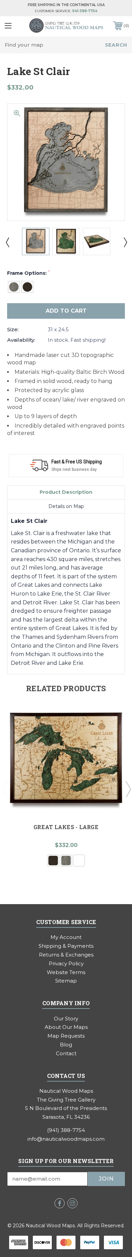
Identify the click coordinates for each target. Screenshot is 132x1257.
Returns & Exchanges (66, 954)
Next (125, 242)
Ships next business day (74, 469)
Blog (66, 1044)
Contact (66, 1053)
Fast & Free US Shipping (76, 461)
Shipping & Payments (66, 946)
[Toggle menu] (13, 25)
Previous (7, 242)
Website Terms (66, 972)
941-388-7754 (84, 11)
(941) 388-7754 (66, 1130)
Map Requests (66, 1036)
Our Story (66, 1018)
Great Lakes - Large (66, 826)
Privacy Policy (66, 963)
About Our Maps (66, 1027)
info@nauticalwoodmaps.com (66, 1139)
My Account (66, 937)
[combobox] (66, 45)
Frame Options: (28, 273)
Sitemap (66, 980)
